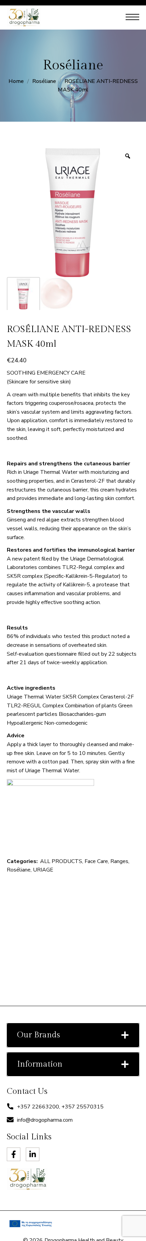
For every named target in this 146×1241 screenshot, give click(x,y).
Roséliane (44, 81)
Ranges (119, 861)
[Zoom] (128, 156)
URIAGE (43, 870)
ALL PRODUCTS (61, 861)
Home (16, 81)
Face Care (96, 861)
